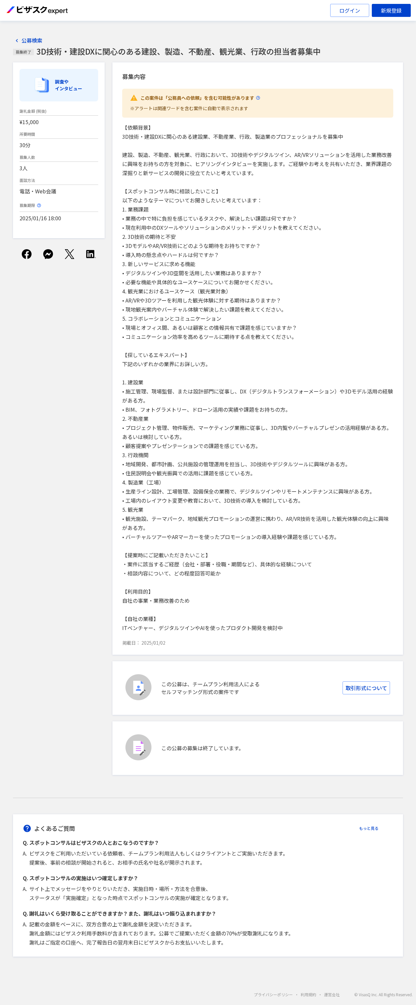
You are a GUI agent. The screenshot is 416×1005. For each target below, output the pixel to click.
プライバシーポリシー (273, 994)
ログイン (349, 10)
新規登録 (391, 10)
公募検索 (31, 40)
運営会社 (332, 994)
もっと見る (369, 828)
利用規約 (308, 994)
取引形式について (366, 688)
